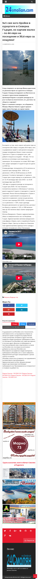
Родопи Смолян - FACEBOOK (11, 373)
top (17, 297)
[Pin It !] (9, 314)
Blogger (15, 324)
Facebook (31, 324)
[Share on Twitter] (22, 305)
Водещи (12, 297)
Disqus (23, 324)
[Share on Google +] (9, 309)
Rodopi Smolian (9, 577)
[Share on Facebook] (9, 305)
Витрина (7, 297)
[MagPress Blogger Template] (19, 9)
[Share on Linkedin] (22, 309)
